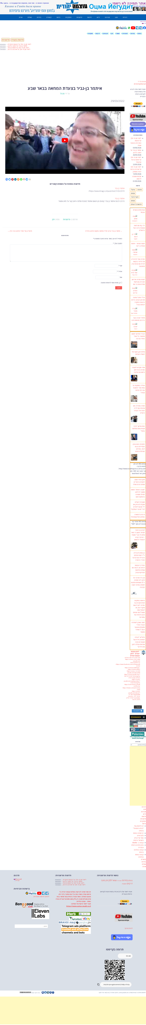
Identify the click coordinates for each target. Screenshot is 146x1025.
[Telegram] (27, 179)
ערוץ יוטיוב (140, 835)
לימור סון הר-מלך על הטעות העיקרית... (19, 44)
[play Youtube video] (64, 140)
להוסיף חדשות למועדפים (41, 896)
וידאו (98, 17)
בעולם (139, 33)
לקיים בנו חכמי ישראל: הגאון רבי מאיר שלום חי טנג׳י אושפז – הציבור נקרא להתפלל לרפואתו (138, 535)
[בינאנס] (138, 719)
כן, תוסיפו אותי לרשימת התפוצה (111, 283)
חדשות (89, 17)
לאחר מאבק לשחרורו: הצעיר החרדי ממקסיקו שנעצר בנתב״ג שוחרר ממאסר (138, 627)
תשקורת (90, 33)
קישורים (48, 17)
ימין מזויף (105, 33)
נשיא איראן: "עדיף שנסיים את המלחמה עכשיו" (138, 428)
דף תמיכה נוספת (138, 833)
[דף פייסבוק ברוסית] (144, 29)
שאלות (30, 17)
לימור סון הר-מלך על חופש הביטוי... (18, 48)
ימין (112, 33)
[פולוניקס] (138, 738)
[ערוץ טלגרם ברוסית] (137, 29)
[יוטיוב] (133, 29)
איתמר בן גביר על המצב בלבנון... (17, 46)
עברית (17, 880)
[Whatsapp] (21, 179)
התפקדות (68, 17)
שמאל (117, 33)
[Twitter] (9, 179)
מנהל (62, 93)
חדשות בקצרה (17, 39)
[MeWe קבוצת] (123, 29)
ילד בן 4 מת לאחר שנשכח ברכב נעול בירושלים (139, 227)
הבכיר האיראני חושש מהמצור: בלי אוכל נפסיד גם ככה (138, 336)
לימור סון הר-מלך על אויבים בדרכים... (18, 49)
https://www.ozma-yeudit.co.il (78, 906)
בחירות (39, 17)
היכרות (125, 17)
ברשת (58, 17)
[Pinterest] (12, 179)
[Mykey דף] (117, 29)
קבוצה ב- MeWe (138, 843)
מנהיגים (107, 17)
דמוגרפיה (125, 33)
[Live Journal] (30, 179)
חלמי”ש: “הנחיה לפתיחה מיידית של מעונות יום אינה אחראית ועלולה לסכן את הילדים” (138, 642)
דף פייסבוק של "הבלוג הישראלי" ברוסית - (138, 828)
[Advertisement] (73, 65)
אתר (120, 277)
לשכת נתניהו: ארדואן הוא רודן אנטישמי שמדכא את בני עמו (138, 281)
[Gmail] (24, 179)
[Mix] (18, 179)
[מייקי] (26, 894)
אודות (20, 17)
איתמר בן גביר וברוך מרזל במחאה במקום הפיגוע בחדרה (103, 231)
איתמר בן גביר (119, 188)
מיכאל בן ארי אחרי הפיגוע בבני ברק (20, 231)
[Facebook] (6, 179)
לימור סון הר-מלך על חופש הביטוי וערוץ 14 (136, 159)
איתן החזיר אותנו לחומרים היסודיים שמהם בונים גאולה (139, 482)
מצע (116, 17)
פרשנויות (79, 17)
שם (120, 266)
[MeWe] (15, 179)
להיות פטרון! (129, 928)
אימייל (119, 271)
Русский (19, 879)
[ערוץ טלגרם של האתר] (141, 29)
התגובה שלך (117, 243)
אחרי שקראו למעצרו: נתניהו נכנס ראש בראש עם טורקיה (138, 369)
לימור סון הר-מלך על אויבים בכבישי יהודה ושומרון (135, 169)
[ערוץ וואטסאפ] (129, 29)
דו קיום (98, 33)
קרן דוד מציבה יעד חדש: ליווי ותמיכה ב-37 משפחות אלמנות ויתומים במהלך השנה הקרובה (138, 582)
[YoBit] (138, 731)
